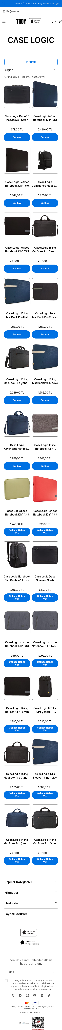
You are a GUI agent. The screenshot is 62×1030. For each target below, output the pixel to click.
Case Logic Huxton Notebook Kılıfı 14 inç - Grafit (45, 644)
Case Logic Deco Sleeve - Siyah (45, 578)
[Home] (21, 21)
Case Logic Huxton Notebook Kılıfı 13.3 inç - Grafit (17, 644)
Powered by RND (31, 1009)
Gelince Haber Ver (17, 531)
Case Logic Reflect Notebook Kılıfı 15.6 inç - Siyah (17, 184)
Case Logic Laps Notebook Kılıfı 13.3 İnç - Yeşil (17, 512)
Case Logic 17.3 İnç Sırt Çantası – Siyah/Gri (45, 710)
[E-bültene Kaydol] (53, 972)
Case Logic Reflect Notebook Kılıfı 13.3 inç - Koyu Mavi (45, 118)
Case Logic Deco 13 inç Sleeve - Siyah (17, 118)
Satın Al (17, 137)
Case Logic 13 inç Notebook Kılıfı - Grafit (45, 447)
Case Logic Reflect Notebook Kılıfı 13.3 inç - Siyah (17, 249)
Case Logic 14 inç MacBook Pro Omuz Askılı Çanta (45, 841)
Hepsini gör (47, 3)
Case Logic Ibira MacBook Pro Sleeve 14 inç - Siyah (45, 315)
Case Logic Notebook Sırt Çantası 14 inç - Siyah (17, 578)
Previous (4, 3)
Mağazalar (12, 11)
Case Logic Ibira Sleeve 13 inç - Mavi (45, 775)
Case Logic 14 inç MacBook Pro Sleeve (45, 381)
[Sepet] (60, 21)
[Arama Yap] (51, 21)
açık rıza (35, 989)
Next (57, 3)
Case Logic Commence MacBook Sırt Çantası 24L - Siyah (45, 184)
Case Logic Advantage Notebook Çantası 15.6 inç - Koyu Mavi (17, 447)
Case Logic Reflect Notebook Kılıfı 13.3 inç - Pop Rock (45, 512)
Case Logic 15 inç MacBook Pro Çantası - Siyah (45, 249)
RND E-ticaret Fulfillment (31, 1012)
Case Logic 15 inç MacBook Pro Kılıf (17, 315)
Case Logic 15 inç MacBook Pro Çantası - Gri (17, 381)
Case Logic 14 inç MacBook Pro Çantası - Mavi (17, 841)
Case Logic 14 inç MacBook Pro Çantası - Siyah (17, 776)
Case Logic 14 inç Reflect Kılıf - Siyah (17, 710)
